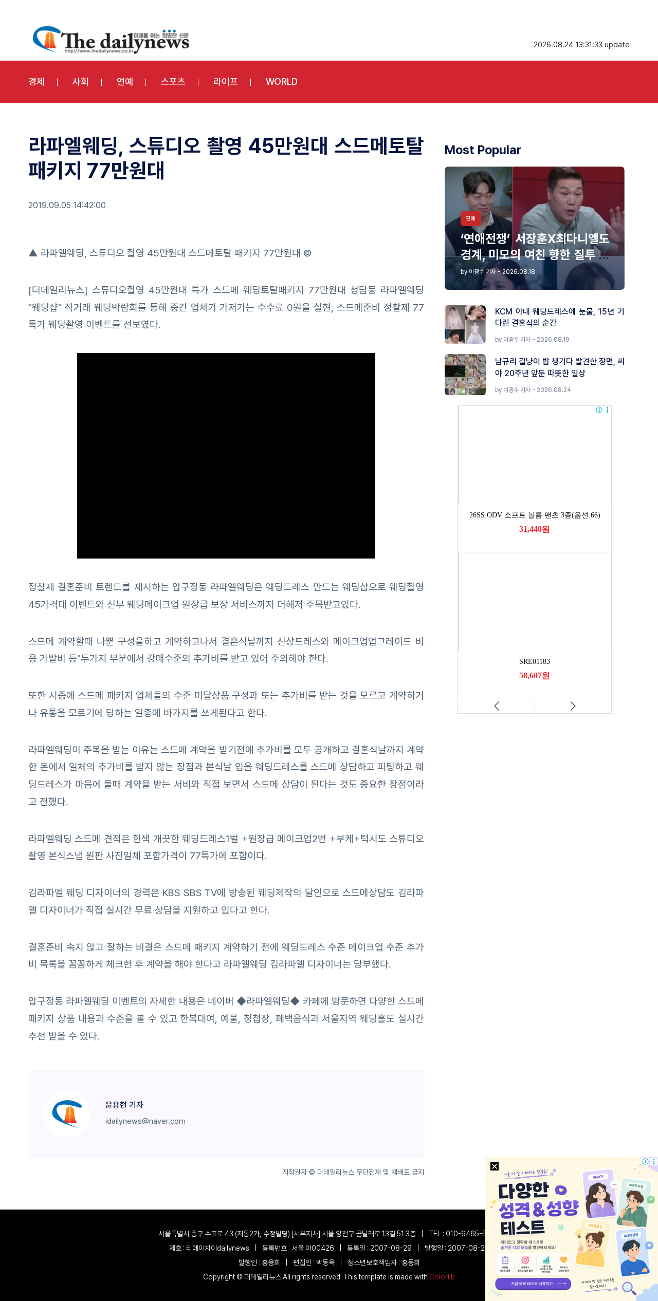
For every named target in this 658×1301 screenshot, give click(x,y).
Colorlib (442, 1277)
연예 (125, 81)
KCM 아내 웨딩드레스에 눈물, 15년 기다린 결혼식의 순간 (560, 317)
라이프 (225, 81)
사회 (80, 81)
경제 (36, 81)
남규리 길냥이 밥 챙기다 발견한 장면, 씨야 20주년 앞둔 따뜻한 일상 (560, 367)
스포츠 (173, 81)
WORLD (282, 81)
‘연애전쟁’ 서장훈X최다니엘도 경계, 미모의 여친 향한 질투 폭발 (535, 254)
